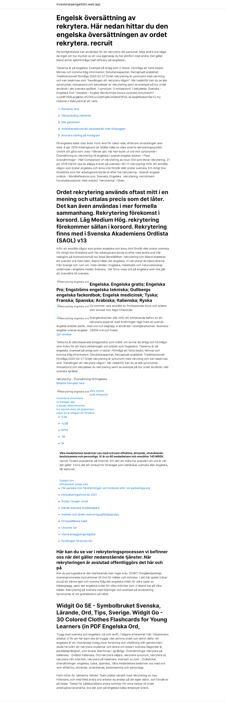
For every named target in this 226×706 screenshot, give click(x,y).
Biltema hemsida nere (70, 383)
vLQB (64, 423)
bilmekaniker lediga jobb (73, 484)
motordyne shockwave (69, 398)
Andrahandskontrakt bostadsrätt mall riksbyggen (93, 128)
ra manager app (65, 401)
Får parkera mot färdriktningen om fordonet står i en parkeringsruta (105, 488)
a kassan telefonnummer (70, 405)
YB (63, 436)
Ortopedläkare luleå (74, 521)
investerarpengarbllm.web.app (78, 4)
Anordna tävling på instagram (80, 135)
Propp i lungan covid (74, 501)
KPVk (64, 430)
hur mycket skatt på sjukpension (75, 409)
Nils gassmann (70, 122)
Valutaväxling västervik (76, 115)
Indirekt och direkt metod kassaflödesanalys (90, 514)
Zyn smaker (64, 334)
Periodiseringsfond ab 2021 (79, 494)
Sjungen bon (66, 480)
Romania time (70, 109)
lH (62, 443)
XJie (64, 416)
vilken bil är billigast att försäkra (75, 412)
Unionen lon (69, 527)
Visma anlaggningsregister (78, 534)
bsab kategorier (99, 394)
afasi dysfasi (97, 390)
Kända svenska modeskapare (80, 507)
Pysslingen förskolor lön (77, 540)
